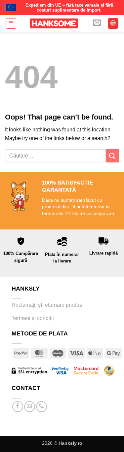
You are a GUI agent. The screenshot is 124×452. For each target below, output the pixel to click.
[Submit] (112, 155)
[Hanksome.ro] (53, 23)
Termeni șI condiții (33, 318)
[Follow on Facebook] (17, 406)
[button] (11, 23)
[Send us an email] (29, 406)
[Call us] (41, 406)
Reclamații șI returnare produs (47, 305)
